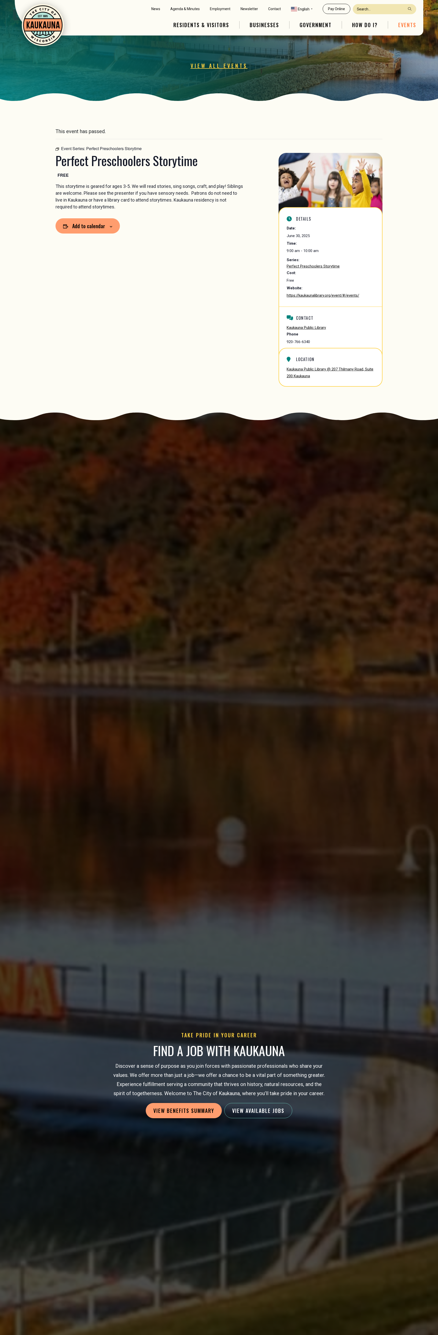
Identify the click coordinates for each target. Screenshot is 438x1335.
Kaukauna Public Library (306, 327)
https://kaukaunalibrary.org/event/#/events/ (323, 295)
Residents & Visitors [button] (201, 25)
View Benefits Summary (183, 1110)
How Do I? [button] (365, 25)
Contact (274, 9)
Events (407, 25)
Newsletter (249, 9)
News (155, 9)
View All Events (219, 65)
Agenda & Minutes (185, 9)
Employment (220, 9)
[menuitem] (155, 9)
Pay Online (336, 9)
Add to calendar (88, 226)
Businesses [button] (264, 25)
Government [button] (316, 25)
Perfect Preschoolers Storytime (313, 266)
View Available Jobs (258, 1110)
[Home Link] (43, 25)
